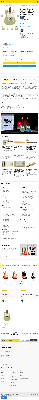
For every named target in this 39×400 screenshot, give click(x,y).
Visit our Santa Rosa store (5, 360)
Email (21, 37)
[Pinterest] (8, 367)
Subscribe (33, 340)
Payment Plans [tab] (14, 79)
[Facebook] (1, 367)
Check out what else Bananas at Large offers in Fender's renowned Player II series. (10, 249)
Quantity (4, 59)
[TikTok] (13, 367)
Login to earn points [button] (19, 70)
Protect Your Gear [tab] (23, 79)
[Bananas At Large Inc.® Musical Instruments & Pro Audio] (9, 1)
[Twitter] (4, 367)
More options (25, 37)
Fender (21, 7)
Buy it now (19, 66)
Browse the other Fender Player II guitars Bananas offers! (29, 257)
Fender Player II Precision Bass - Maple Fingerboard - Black (33, 282)
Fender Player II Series (10, 5)
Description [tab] (6, 79)
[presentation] (36, 268)
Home (2, 5)
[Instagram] (6, 367)
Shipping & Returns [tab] (33, 79)
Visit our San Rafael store (5, 355)
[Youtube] (11, 367)
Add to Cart (20, 63)
